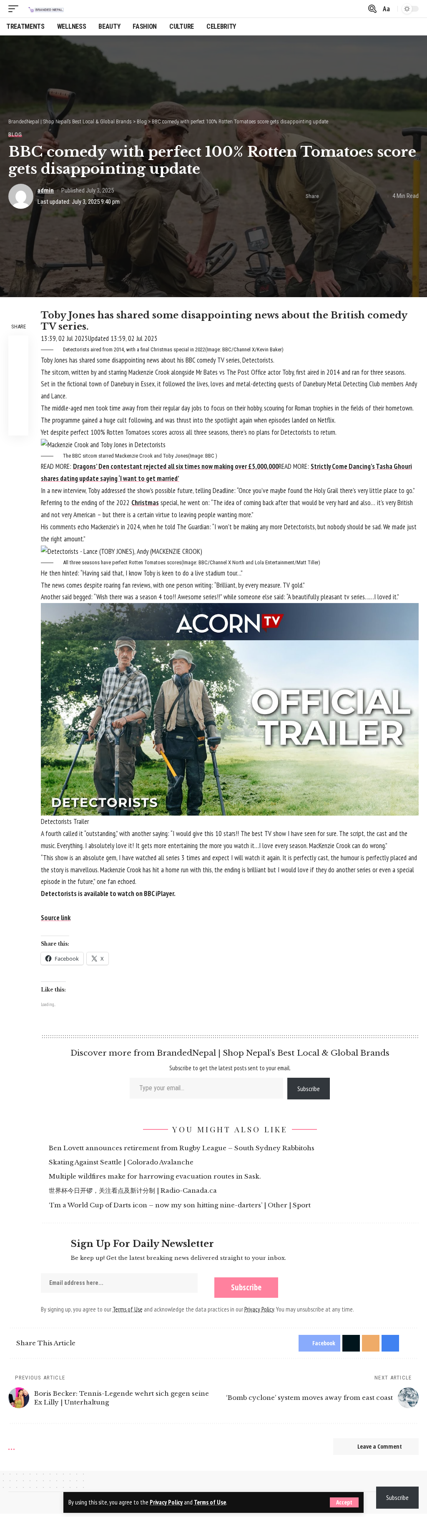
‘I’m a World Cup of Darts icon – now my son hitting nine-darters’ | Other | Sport (181, 1205)
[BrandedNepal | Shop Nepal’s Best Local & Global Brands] (45, 9)
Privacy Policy (166, 1502)
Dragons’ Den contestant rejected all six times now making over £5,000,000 (176, 466)
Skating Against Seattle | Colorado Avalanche (122, 1162)
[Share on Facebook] (328, 196)
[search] (371, 9)
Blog (15, 134)
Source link (55, 917)
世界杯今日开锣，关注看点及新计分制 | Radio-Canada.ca (134, 1190)
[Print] (366, 196)
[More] (379, 196)
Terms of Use (210, 1502)
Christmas (145, 502)
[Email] (353, 196)
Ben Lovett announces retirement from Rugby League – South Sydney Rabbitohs (183, 1148)
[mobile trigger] (15, 9)
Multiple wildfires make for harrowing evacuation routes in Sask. (156, 1176)
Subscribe (308, 1088)
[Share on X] (341, 196)
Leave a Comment (379, 1446)
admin (46, 190)
